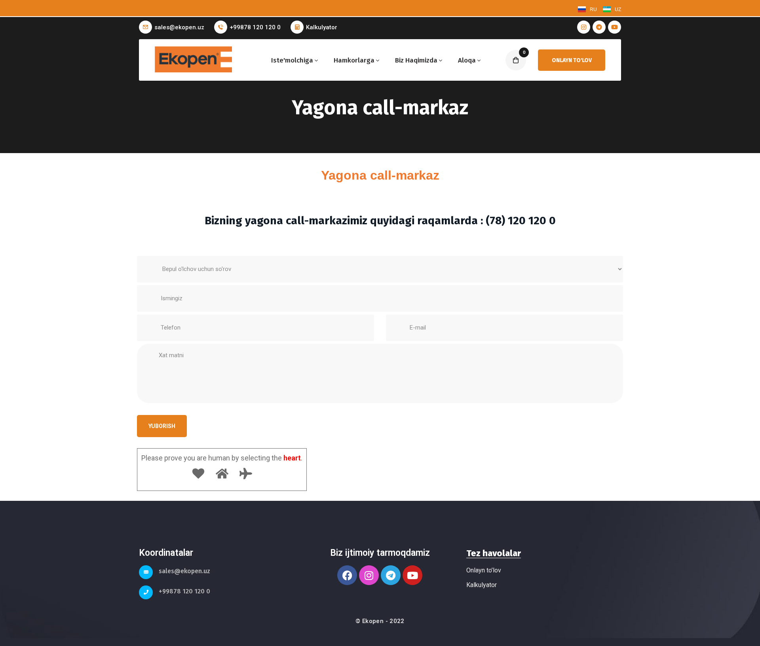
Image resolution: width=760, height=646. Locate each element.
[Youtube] (412, 575)
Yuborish (161, 426)
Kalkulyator (321, 27)
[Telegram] (391, 575)
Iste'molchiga (292, 60)
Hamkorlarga (354, 60)
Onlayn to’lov (483, 570)
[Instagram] (369, 575)
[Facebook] (347, 575)
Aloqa (467, 60)
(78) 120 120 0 (521, 220)
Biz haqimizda (416, 60)
